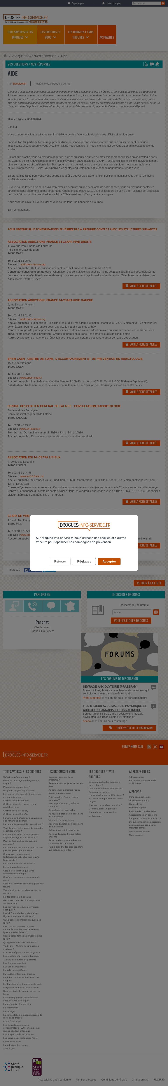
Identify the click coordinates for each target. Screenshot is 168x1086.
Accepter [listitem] (109, 561)
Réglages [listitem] (84, 561)
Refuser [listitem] (60, 561)
